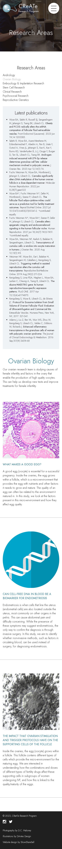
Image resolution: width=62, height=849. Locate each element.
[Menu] (53, 8)
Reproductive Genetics (16, 100)
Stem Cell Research (14, 87)
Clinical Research (12, 92)
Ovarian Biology (12, 79)
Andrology (9, 75)
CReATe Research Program (24, 816)
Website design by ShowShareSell (18, 842)
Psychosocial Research (15, 96)
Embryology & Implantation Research (23, 83)
